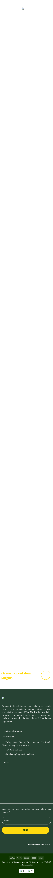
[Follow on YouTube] (31, 3)
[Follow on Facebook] (22, 3)
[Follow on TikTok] (40, 839)
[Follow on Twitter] (25, 3)
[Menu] (5, 10)
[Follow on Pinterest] (28, 3)
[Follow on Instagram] (36, 839)
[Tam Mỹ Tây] (26, 12)
